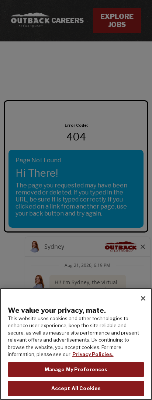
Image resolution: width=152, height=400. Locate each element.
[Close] (143, 298)
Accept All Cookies (76, 388)
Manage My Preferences (76, 369)
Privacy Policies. (93, 354)
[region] (76, 344)
